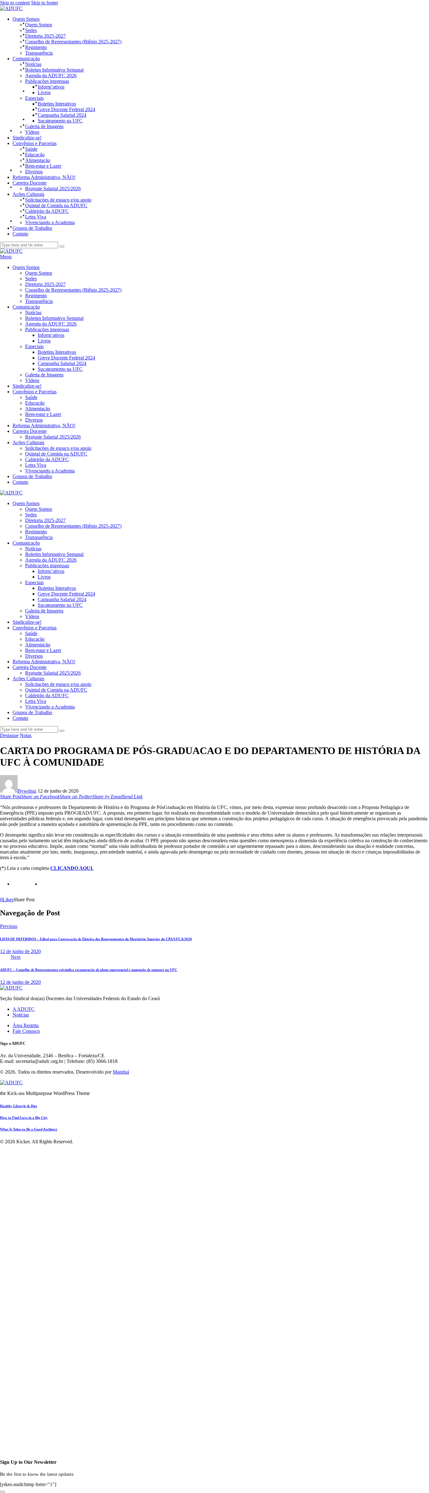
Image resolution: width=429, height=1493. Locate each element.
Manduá (121, 1072)
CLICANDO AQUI (71, 868)
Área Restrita (26, 1025)
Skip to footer (44, 2)
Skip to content (15, 2)
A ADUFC (24, 1009)
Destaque (9, 735)
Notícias (21, 1014)
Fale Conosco (26, 1031)
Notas (25, 735)
